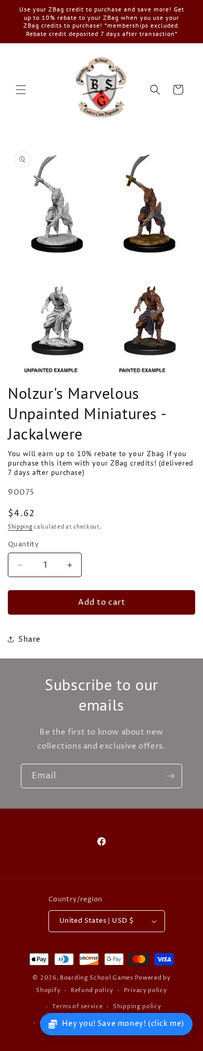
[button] (20, 89)
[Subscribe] (170, 776)
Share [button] (29, 639)
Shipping (20, 527)
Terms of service (77, 1006)
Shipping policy (137, 1006)
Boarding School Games (96, 978)
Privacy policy (145, 990)
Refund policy (92, 990)
